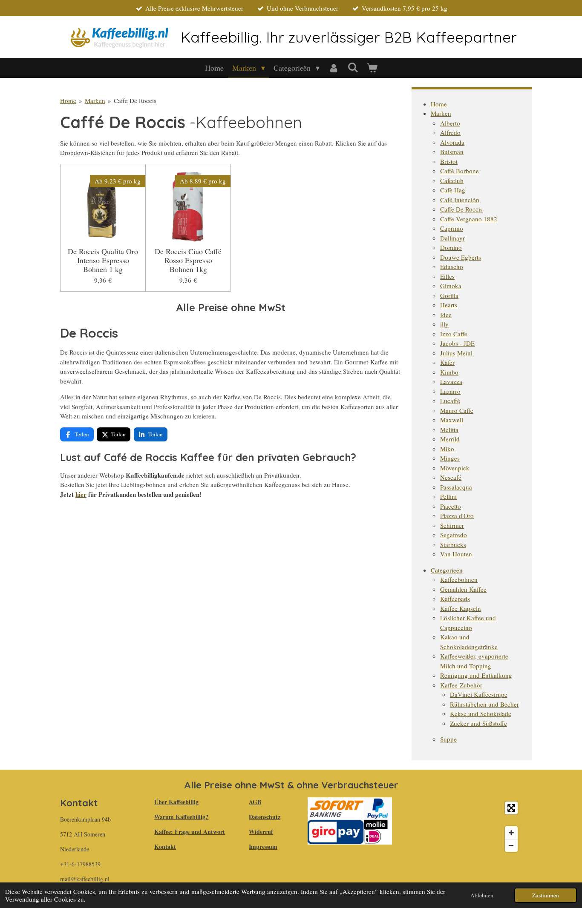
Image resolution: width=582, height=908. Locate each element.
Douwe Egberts (460, 257)
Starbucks (453, 544)
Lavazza (451, 381)
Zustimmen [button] (545, 895)
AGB (255, 801)
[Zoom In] (511, 832)
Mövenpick (455, 468)
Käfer (447, 362)
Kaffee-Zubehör (461, 685)
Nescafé (450, 477)
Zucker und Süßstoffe (478, 723)
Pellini (448, 496)
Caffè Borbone (459, 170)
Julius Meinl (456, 353)
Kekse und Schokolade (480, 713)
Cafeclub (452, 180)
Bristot (449, 161)
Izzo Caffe (453, 333)
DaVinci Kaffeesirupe (478, 694)
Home (68, 100)
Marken (95, 100)
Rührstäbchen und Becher (484, 704)
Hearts (448, 305)
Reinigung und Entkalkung (476, 675)
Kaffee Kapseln (460, 608)
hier (80, 494)
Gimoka (450, 285)
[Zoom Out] (511, 845)
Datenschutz (264, 816)
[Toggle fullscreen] (511, 808)
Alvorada (452, 142)
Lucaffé (450, 400)
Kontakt (165, 846)
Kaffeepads (455, 598)
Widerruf (261, 831)
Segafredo (453, 534)
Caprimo (451, 228)
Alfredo (450, 132)
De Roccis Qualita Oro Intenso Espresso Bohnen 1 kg (103, 260)
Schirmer (452, 525)
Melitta (449, 429)
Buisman (452, 151)
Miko (447, 448)
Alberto (450, 123)
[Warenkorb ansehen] (371, 68)
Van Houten (456, 554)
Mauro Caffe (456, 410)
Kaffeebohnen (459, 579)
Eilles (447, 276)
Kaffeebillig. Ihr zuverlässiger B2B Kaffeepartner (349, 37)
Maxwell (451, 419)
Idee (446, 314)
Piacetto (450, 506)
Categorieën (447, 570)
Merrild (450, 439)
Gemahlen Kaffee (463, 589)
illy (444, 324)
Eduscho (451, 266)
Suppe (448, 739)
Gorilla (449, 295)
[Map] (462, 826)
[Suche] (352, 67)
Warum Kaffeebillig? (181, 816)
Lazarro (450, 391)
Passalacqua (456, 487)
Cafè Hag (452, 190)
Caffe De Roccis (135, 100)
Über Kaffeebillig (176, 801)
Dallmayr (452, 238)
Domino (451, 247)
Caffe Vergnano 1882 (468, 219)
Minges (450, 458)
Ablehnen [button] (481, 895)
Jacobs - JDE (457, 343)
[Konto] (333, 68)
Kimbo (449, 372)
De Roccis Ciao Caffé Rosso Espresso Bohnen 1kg (188, 260)
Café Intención (459, 199)
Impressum (263, 846)
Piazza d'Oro (457, 515)
